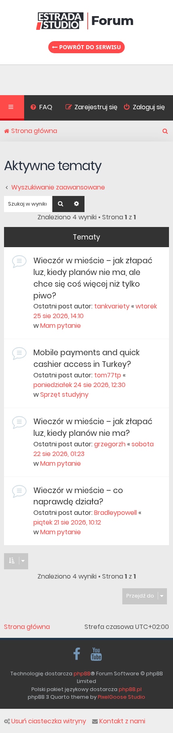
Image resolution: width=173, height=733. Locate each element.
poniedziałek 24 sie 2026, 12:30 (79, 384)
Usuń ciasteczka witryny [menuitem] (48, 721)
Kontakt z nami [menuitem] (122, 721)
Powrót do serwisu (89, 47)
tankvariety (112, 306)
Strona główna (27, 627)
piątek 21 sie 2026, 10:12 (67, 522)
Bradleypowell (115, 512)
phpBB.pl (130, 689)
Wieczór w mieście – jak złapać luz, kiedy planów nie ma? (92, 427)
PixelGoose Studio (121, 696)
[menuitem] (41, 108)
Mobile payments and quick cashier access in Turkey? (86, 358)
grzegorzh (110, 444)
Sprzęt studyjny (64, 394)
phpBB (82, 673)
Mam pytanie (60, 325)
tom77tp (107, 375)
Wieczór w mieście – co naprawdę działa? (78, 496)
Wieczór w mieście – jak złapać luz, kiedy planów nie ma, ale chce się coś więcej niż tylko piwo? (92, 278)
